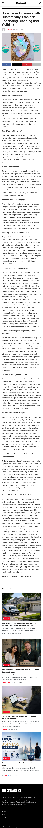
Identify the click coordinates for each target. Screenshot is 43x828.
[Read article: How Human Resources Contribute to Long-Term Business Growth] (21, 653)
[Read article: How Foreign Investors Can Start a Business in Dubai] (21, 746)
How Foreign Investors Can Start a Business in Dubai (19, 764)
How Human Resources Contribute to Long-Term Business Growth (20, 670)
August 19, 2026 (17, 682)
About (4, 814)
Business (6, 619)
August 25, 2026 (13, 636)
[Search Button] (40, 3)
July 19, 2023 (20, 29)
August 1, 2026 (13, 775)
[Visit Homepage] (21, 3)
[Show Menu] (3, 3)
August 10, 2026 (13, 729)
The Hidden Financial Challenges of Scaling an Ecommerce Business (19, 717)
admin (10, 29)
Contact (4, 817)
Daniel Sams (7, 682)
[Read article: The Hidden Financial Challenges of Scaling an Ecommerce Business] (21, 700)
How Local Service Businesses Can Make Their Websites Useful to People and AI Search (19, 624)
